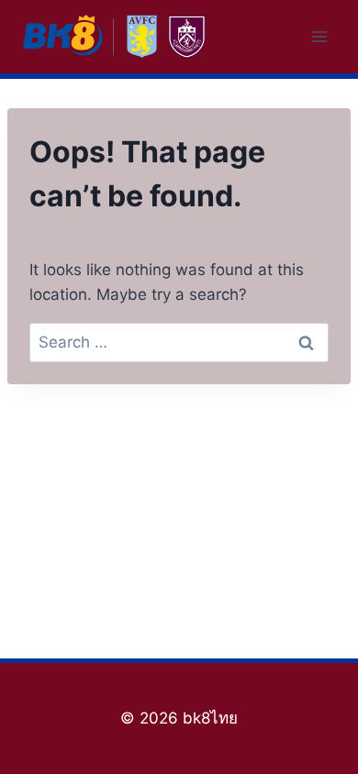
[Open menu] (319, 36)
